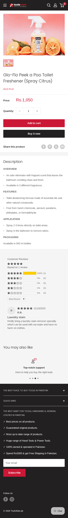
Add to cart (34, 123)
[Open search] (49, 5)
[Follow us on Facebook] (5, 499)
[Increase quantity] (37, 111)
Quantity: (8, 111)
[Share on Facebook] (43, 146)
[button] (14, 273)
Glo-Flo (8, 89)
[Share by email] (62, 146)
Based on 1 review (17, 267)
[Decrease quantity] (19, 111)
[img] (25, 308)
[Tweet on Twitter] (56, 146)
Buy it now (34, 133)
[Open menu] (5, 5)
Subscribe (14, 472)
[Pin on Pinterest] (50, 146)
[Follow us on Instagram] (12, 499)
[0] (62, 5)
